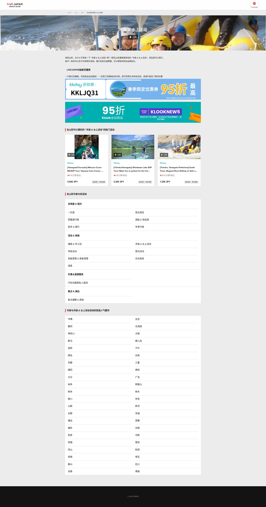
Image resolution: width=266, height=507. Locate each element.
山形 (82, 12)
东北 (76, 12)
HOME (69, 12)
